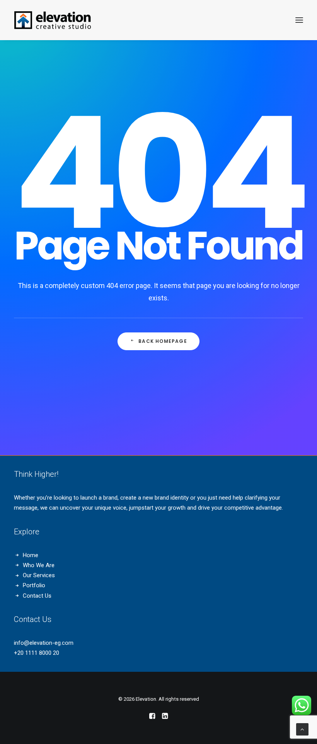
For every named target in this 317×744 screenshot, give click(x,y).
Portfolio (34, 585)
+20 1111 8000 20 (36, 652)
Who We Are (39, 565)
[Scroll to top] (302, 728)
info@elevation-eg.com (43, 642)
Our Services (39, 575)
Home (30, 555)
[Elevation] (53, 20)
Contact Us (37, 595)
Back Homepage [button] (162, 341)
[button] (299, 20)
